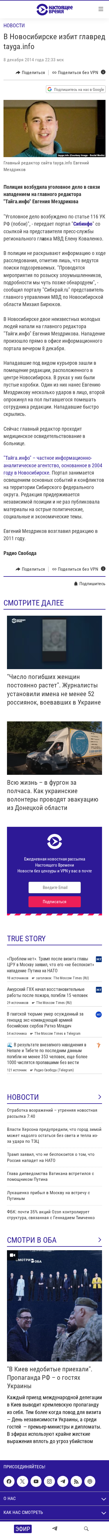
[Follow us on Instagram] (49, 1481)
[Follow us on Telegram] (62, 1481)
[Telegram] (55, 1528)
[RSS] (76, 1481)
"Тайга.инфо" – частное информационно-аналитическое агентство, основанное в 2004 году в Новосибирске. (52, 465)
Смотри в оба (32, 1240)
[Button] (30, 72)
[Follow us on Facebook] (9, 1481)
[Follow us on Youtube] (36, 1481)
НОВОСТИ (23, 1097)
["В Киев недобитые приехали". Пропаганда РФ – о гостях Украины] (54, 1305)
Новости (14, 25)
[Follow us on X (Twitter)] (22, 1481)
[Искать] (86, 1528)
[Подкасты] (89, 1481)
